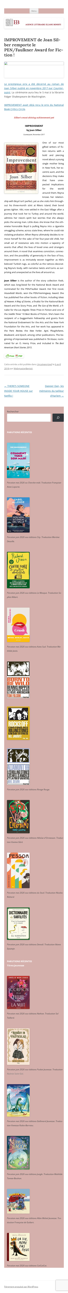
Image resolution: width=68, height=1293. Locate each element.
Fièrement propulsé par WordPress (21, 1286)
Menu (34, 11)
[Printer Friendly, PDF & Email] (14, 356)
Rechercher (13, 411)
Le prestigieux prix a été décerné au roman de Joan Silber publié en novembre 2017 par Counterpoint (34, 88)
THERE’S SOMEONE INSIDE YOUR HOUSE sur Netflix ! (18, 390)
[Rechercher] (58, 418)
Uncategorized (44, 364)
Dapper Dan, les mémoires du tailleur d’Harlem (51, 390)
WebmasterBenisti (23, 368)
